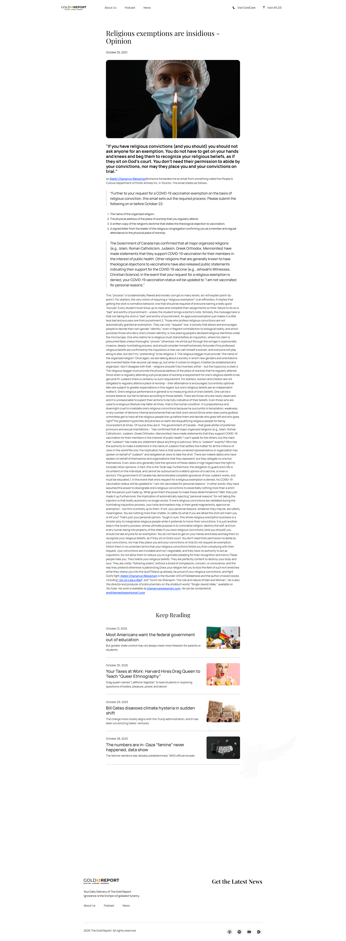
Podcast (130, 7)
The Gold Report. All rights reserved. (110, 930)
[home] (73, 7)
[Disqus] (173, 816)
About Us (110, 7)
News (147, 7)
